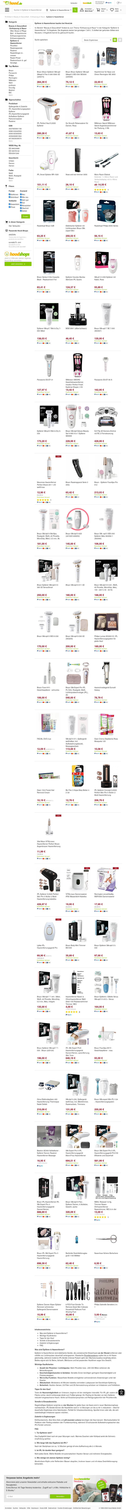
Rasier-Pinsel (15, 58)
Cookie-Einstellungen (65, 1508)
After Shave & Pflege (18, 31)
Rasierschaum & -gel (18, 60)
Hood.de (12, 3)
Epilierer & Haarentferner (16, 41)
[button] (119, 3)
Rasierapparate (16, 48)
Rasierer (13, 50)
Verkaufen (74, 3)
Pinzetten (13, 45)
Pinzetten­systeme (91, 1355)
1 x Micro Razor (108, 177)
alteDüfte (12, 234)
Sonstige (13, 62)
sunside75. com (15, 242)
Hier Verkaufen (14, 226)
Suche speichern (41, 39)
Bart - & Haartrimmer (18, 33)
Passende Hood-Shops (18, 230)
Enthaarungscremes (18, 35)
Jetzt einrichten (17, 264)
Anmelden (60, 1496)
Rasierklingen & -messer (17, 54)
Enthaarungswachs (17, 38)
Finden (25, 216)
